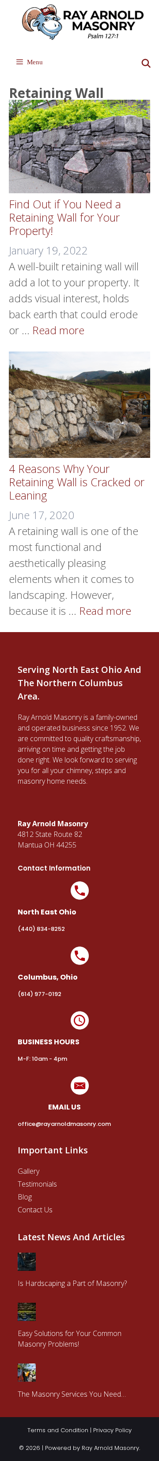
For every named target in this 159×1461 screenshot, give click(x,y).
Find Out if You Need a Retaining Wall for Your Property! (65, 217)
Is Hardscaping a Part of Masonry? (72, 1283)
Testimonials (37, 1184)
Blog (25, 1197)
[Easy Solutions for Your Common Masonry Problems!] (27, 1315)
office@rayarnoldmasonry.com (64, 1124)
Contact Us (35, 1210)
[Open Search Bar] (146, 63)
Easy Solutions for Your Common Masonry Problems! (69, 1338)
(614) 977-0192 (39, 994)
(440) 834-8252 (41, 929)
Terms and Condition (57, 1430)
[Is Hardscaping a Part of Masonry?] (27, 1265)
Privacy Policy (112, 1430)
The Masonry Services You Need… (72, 1394)
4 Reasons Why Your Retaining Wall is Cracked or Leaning (76, 482)
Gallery (28, 1171)
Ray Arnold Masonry (110, 1448)
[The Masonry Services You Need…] (27, 1376)
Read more (58, 330)
